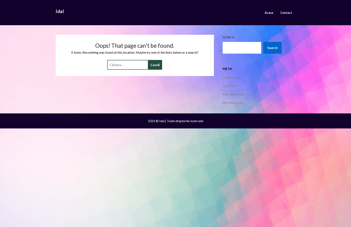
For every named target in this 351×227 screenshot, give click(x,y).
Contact (286, 12)
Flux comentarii (233, 94)
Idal (60, 11)
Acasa (269, 12)
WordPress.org (233, 102)
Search (228, 37)
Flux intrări (230, 86)
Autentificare (231, 77)
